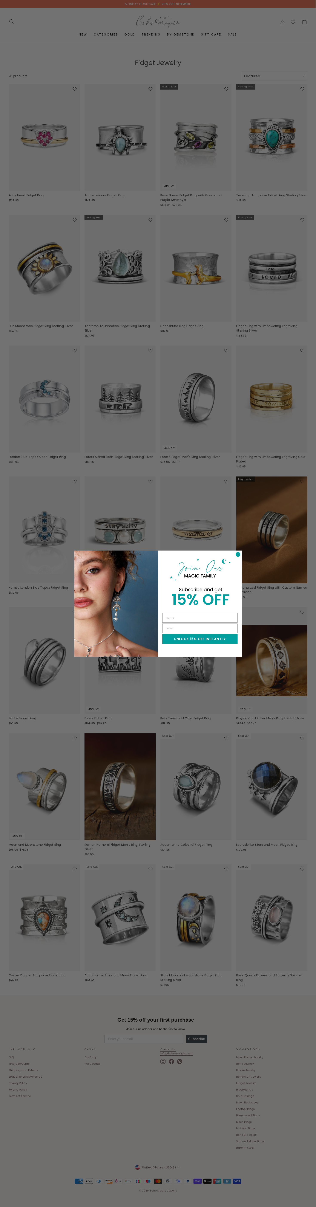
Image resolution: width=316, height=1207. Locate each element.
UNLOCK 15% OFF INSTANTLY (200, 639)
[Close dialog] (238, 554)
